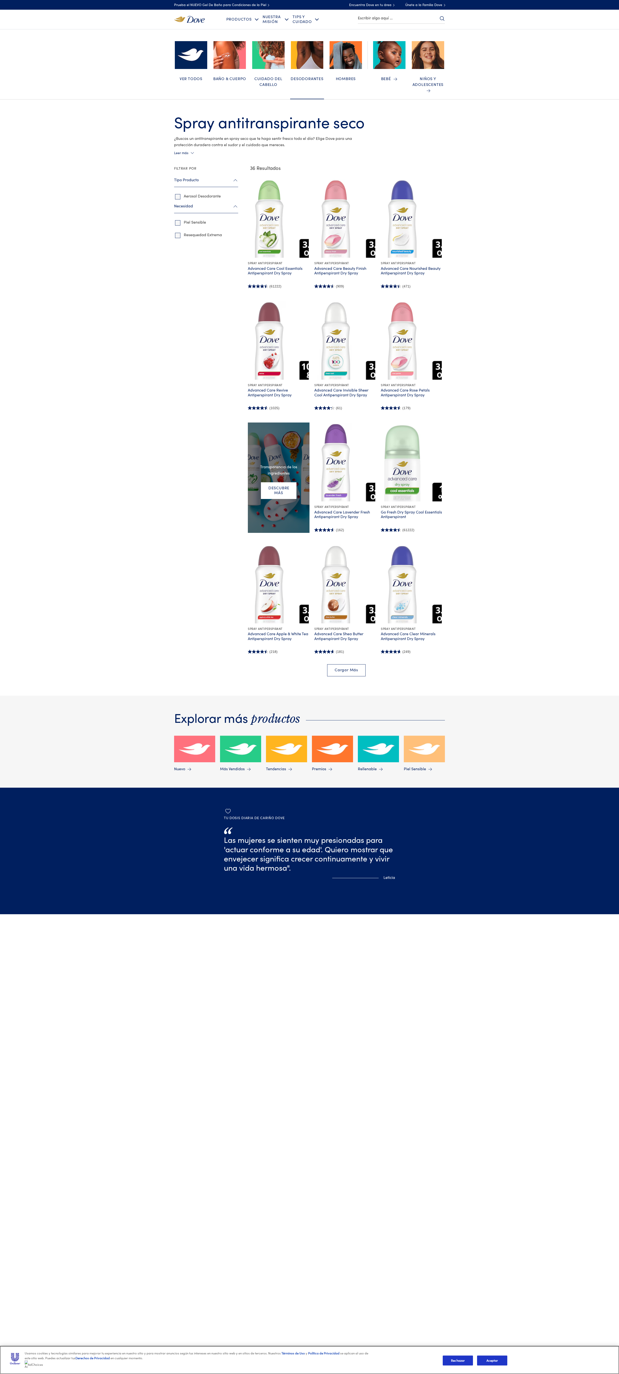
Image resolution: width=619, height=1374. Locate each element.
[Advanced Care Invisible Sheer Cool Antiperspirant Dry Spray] (345, 340)
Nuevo (179, 769)
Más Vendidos (232, 769)
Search (442, 18)
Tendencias (276, 769)
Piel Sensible (415, 769)
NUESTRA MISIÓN (272, 19)
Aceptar (492, 1360)
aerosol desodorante (202, 196)
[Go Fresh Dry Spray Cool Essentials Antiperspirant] (411, 462)
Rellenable (367, 769)
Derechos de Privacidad (92, 1358)
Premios (319, 769)
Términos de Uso (293, 1353)
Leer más (181, 153)
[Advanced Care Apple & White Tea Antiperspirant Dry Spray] (279, 583)
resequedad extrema (203, 235)
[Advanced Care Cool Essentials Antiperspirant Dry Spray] (279, 218)
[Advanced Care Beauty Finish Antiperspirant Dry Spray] (345, 218)
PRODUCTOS (239, 19)
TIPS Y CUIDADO (302, 19)
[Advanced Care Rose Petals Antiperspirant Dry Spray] (411, 340)
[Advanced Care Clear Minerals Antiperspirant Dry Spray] (411, 583)
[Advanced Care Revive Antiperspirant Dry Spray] (279, 340)
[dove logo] (189, 19)
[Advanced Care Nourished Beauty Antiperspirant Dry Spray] (411, 218)
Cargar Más (346, 670)
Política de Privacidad (324, 1353)
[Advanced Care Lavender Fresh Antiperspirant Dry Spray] (345, 462)
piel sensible (195, 222)
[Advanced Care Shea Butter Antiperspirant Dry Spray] (345, 583)
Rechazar (458, 1360)
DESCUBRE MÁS (278, 490)
